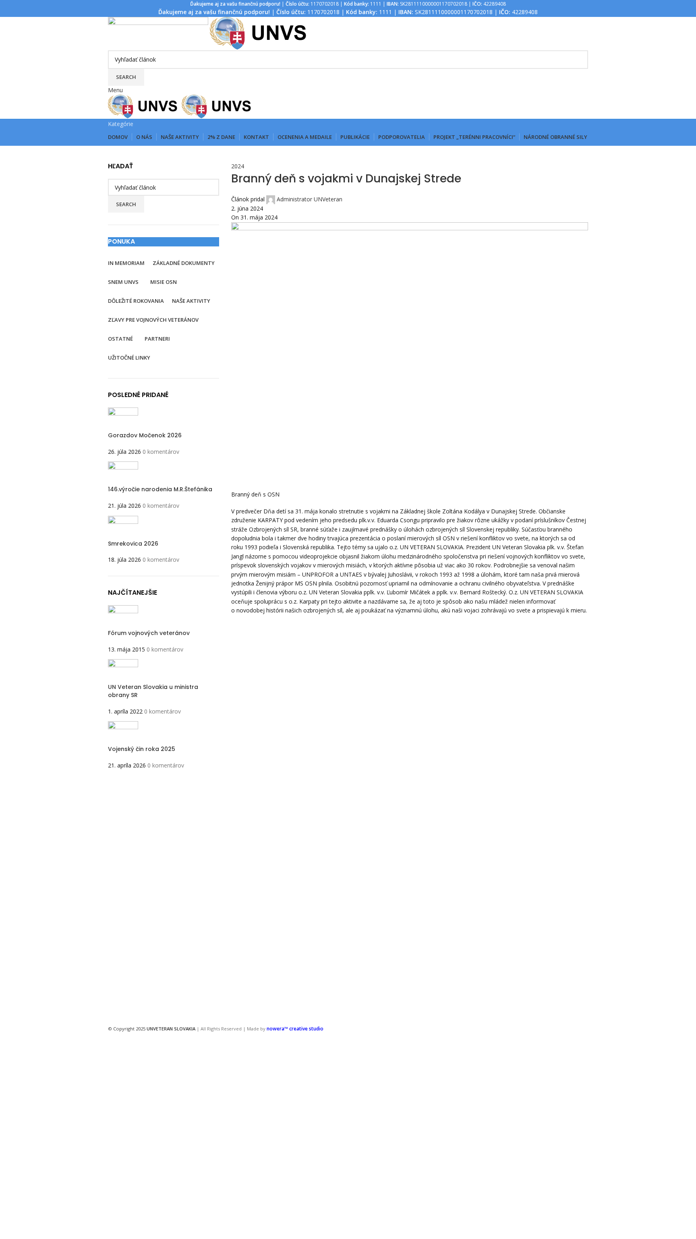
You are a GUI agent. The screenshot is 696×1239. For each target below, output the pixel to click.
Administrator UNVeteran (309, 199)
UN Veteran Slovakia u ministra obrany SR (153, 691)
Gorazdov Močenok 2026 (145, 435)
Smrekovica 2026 (133, 544)
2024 (237, 166)
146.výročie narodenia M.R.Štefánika (160, 489)
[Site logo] (159, 33)
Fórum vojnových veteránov (149, 633)
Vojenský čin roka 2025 (141, 749)
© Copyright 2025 (151, 1029)
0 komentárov (161, 451)
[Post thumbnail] (123, 419)
